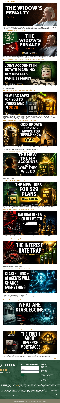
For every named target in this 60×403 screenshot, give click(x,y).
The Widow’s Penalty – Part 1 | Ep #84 (14, 30)
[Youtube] (6, 370)
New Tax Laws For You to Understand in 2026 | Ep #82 (19, 90)
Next (55, 358)
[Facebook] (1, 370)
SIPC (18, 385)
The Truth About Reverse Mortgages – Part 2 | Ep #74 (18, 329)
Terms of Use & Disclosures (5, 372)
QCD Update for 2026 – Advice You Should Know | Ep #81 (20, 120)
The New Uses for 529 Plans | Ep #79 (14, 180)
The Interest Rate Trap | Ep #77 (12, 239)
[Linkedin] (3, 370)
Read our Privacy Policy (42, 401)
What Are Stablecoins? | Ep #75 (12, 300)
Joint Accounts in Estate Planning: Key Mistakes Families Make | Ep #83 (24, 60)
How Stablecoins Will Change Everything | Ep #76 (17, 268)
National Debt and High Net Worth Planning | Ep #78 (18, 210)
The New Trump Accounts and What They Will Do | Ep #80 (20, 151)
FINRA (16, 385)
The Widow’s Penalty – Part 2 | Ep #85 (14, 1)
